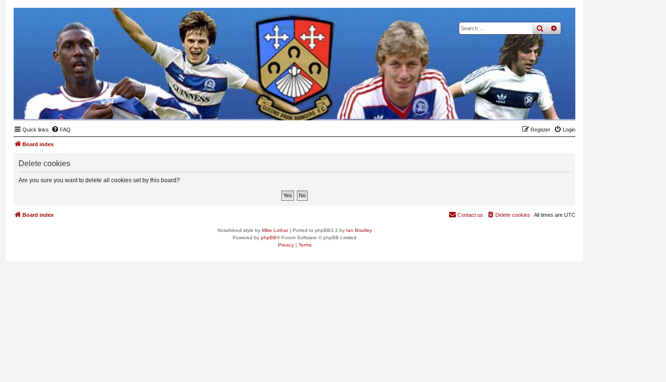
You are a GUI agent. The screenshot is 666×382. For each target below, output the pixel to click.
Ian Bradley (359, 230)
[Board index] (520, 105)
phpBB (268, 237)
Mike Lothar (275, 230)
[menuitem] (61, 129)
